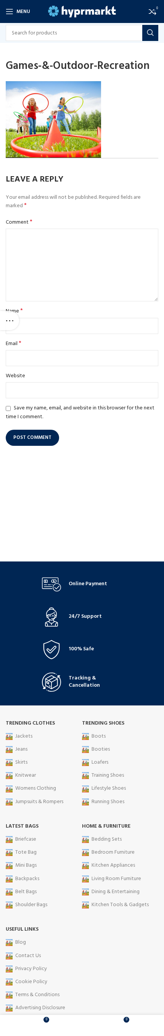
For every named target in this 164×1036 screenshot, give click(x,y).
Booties (101, 749)
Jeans (21, 749)
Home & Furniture (106, 826)
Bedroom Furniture (113, 852)
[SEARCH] (150, 33)
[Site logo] (82, 11)
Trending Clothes (30, 723)
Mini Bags (26, 865)
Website (15, 376)
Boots (99, 736)
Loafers (100, 762)
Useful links (22, 929)
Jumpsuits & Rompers (39, 801)
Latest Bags (22, 826)
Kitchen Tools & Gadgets (120, 904)
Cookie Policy (31, 981)
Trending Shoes (103, 723)
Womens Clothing (35, 788)
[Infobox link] (82, 584)
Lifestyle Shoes (109, 788)
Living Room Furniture (116, 878)
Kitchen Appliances (113, 865)
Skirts (21, 762)
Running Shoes (108, 801)
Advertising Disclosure (40, 1007)
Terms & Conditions (37, 994)
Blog (20, 942)
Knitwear (25, 775)
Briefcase (25, 839)
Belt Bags (26, 891)
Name (14, 311)
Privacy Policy (31, 968)
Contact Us (28, 955)
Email (13, 344)
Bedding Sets (107, 839)
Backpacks (27, 878)
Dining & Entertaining (116, 891)
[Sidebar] (9, 320)
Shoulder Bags (31, 904)
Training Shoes (108, 775)
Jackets (23, 736)
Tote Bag (26, 852)
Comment (19, 222)
